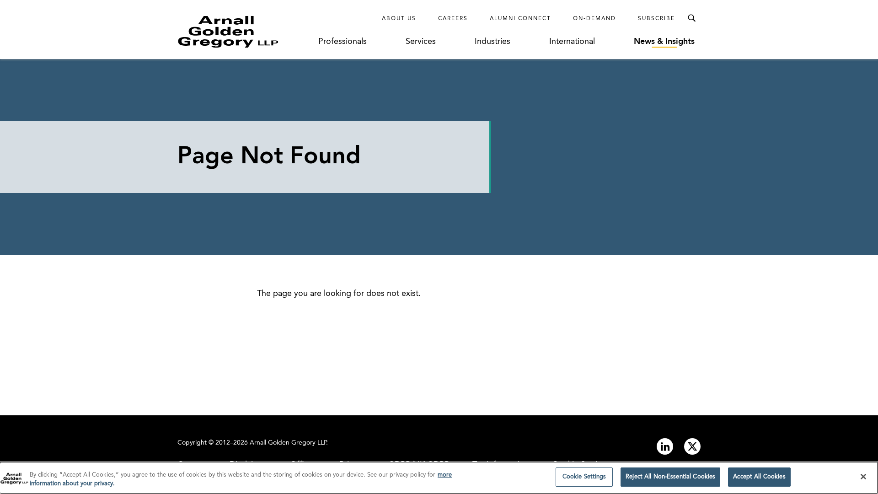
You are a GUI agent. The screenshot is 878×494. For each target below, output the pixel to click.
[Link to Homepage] (245, 31)
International (572, 42)
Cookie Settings (584, 477)
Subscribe (656, 18)
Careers (453, 18)
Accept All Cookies (759, 477)
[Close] (863, 477)
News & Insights (664, 42)
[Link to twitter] (692, 446)
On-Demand (594, 18)
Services (421, 42)
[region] (439, 478)
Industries (492, 42)
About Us (399, 18)
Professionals (342, 42)
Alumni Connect (520, 18)
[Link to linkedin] (665, 446)
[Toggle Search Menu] (691, 18)
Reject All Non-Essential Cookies (670, 477)
